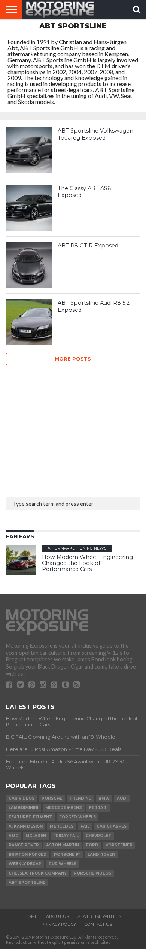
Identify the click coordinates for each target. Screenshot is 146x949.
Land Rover (101, 854)
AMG (13, 835)
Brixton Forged (28, 854)
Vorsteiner (119, 845)
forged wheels (77, 817)
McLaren (35, 835)
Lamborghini (23, 807)
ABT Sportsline (27, 882)
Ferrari (98, 807)
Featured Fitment (30, 817)
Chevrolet (98, 835)
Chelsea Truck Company (38, 873)
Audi (122, 798)
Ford (92, 845)
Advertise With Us (99, 916)
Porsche (52, 798)
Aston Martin (62, 845)
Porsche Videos (92, 873)
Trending (80, 798)
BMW (104, 798)
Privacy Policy (59, 924)
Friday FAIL (66, 835)
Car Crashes (112, 826)
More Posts (73, 359)
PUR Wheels (62, 863)
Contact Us (98, 924)
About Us (57, 916)
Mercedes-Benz (63, 807)
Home (30, 916)
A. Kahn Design (26, 826)
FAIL (84, 826)
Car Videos (21, 798)
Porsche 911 (67, 854)
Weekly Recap (25, 863)
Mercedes (61, 826)
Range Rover (24, 845)
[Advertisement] (62, 429)
